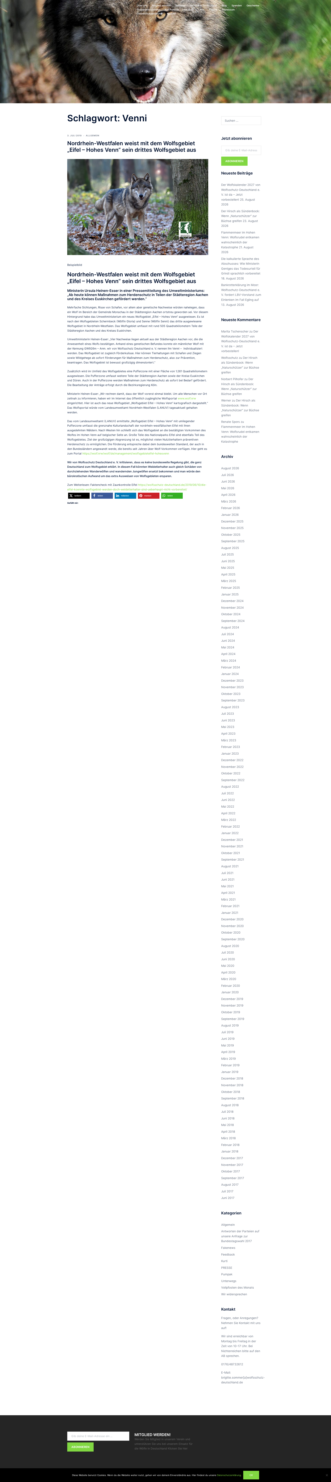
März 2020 (228, 979)
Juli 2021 (227, 873)
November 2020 (232, 926)
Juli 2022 (227, 793)
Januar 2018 (229, 1151)
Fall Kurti (188, 9)
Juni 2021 (227, 879)
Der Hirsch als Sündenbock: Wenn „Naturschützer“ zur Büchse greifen (240, 216)
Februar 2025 (230, 587)
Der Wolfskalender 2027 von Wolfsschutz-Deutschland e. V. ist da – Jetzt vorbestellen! (240, 341)
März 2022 (228, 820)
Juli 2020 (227, 952)
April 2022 (228, 813)
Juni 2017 (227, 1198)
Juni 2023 (228, 720)
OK (251, 1475)
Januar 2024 (230, 674)
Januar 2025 (230, 594)
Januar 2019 (229, 1072)
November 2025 (232, 528)
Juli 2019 (227, 1032)
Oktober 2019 (230, 1012)
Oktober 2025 (230, 534)
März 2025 (228, 581)
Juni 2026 (228, 481)
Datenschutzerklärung (149, 13)
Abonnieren (234, 161)
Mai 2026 (227, 488)
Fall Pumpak (172, 9)
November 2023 (232, 687)
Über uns (142, 5)
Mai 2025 (227, 567)
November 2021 (232, 846)
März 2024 (228, 660)
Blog (224, 5)
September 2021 (232, 859)
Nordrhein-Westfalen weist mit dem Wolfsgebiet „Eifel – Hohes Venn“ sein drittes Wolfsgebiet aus (131, 146)
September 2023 (233, 700)
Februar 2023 (230, 747)
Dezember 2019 (232, 999)
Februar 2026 (230, 508)
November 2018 (232, 1085)
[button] (79, 496)
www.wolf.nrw (187, 398)
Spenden (237, 5)
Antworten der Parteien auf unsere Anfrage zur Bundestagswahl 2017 (240, 1236)
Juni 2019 (228, 1038)
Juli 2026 (227, 475)
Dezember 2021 (232, 839)
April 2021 (228, 893)
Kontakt (171, 13)
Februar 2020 (230, 985)
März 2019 (228, 1058)
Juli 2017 (227, 1191)
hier (185, 1448)
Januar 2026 (230, 514)
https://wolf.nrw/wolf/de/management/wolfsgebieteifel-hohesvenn (125, 453)
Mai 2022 (227, 806)
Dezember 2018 (232, 1078)
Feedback (228, 1254)
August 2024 (230, 627)
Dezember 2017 (232, 1158)
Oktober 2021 (230, 853)
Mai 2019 (227, 1045)
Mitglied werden (161, 5)
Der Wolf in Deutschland (203, 5)
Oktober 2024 (230, 614)
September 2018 (232, 1098)
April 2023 (228, 733)
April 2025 (228, 574)
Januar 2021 (229, 912)
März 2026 (228, 501)
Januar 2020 (230, 992)
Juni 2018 (227, 1118)
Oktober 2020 (230, 932)
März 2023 (228, 740)
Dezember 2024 (232, 601)
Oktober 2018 (230, 1092)
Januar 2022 (230, 833)
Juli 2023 (227, 713)
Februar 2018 (230, 1145)
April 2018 (228, 1131)
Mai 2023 (227, 727)
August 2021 (230, 866)
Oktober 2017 (230, 1171)
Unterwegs (228, 1281)
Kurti (224, 1261)
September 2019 (232, 1019)
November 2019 (232, 1005)
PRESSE (226, 1267)
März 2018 (228, 1138)
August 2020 (230, 946)
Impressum (228, 9)
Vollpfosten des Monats (237, 1287)
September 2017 (232, 1178)
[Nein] (326, 1475)
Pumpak (226, 1274)
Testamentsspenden (148, 9)
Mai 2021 (227, 886)
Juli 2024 (227, 634)
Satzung (180, 5)
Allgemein (92, 135)
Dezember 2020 (232, 919)
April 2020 (228, 972)
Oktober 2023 (230, 694)
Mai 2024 (227, 647)
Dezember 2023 (232, 680)
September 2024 (233, 621)
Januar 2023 (230, 753)
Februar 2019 (230, 1065)
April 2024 (228, 654)
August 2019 (230, 1025)
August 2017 (230, 1184)
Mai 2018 (227, 1125)
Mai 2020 (227, 965)
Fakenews (228, 1248)
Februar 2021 (230, 906)
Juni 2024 (228, 640)
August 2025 (230, 548)
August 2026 (230, 468)
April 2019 (228, 1052)
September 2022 (232, 780)
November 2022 (232, 767)
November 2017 (232, 1165)
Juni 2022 (228, 800)
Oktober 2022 (230, 773)
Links (201, 9)
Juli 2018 (227, 1111)
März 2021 (228, 899)
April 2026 (228, 494)
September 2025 (232, 541)
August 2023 (230, 707)
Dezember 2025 (232, 521)
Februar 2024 (230, 667)
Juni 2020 (228, 959)
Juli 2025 (227, 554)
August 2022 (230, 786)
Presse (213, 9)
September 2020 (233, 939)
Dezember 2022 (232, 760)
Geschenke (253, 5)
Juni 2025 (228, 561)
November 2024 (232, 607)
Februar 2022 (230, 826)
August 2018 (230, 1105)
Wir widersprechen (234, 1294)
